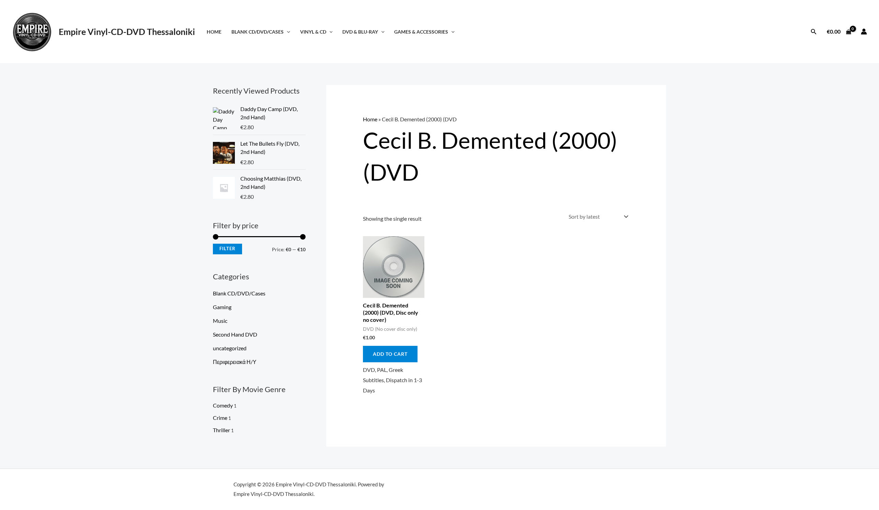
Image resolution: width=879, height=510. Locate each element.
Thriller (221, 430)
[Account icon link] (864, 31)
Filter (227, 248)
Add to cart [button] (390, 354)
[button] (287, 32)
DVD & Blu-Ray (360, 32)
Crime (220, 417)
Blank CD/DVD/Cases (257, 32)
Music (220, 320)
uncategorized (230, 348)
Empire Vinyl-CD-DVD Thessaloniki (127, 31)
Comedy (223, 405)
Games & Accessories (421, 32)
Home (214, 32)
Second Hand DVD (235, 334)
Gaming (222, 307)
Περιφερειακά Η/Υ (234, 362)
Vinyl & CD (313, 32)
